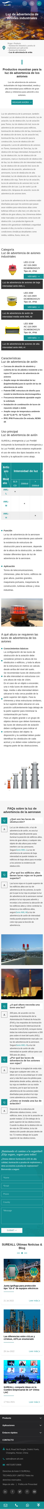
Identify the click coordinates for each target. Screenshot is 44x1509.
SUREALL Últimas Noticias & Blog (22, 1246)
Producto (17, 43)
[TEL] (16, 1505)
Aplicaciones (8, 1425)
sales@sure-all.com (14, 1459)
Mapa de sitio (8, 1484)
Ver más (34, 276)
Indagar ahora (22, 102)
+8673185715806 (13, 1465)
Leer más (34, 1300)
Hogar (10, 43)
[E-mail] (5, 1505)
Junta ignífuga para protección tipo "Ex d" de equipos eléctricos (21, 1287)
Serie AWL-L (21, 850)
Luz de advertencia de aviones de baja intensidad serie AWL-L (21, 284)
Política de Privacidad (27, 1484)
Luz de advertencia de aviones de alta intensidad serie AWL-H (20, 346)
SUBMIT (12, 1230)
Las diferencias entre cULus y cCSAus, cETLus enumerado (19, 1337)
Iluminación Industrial (17, 50)
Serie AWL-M (21, 912)
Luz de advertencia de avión (20, 52)
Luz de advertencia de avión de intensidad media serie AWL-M (17, 315)
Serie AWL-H (21, 1045)
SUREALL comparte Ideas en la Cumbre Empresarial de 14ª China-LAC (22, 1390)
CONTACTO (8, 1440)
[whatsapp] (27, 1505)
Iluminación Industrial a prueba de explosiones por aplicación (21, 47)
